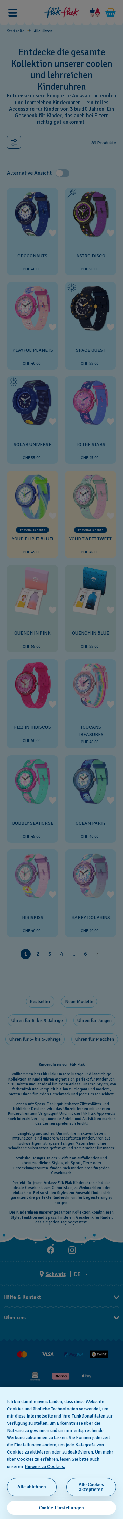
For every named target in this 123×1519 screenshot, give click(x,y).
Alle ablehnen (31, 1487)
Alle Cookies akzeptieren (91, 1487)
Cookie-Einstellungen (61, 1508)
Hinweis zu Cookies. (45, 1466)
